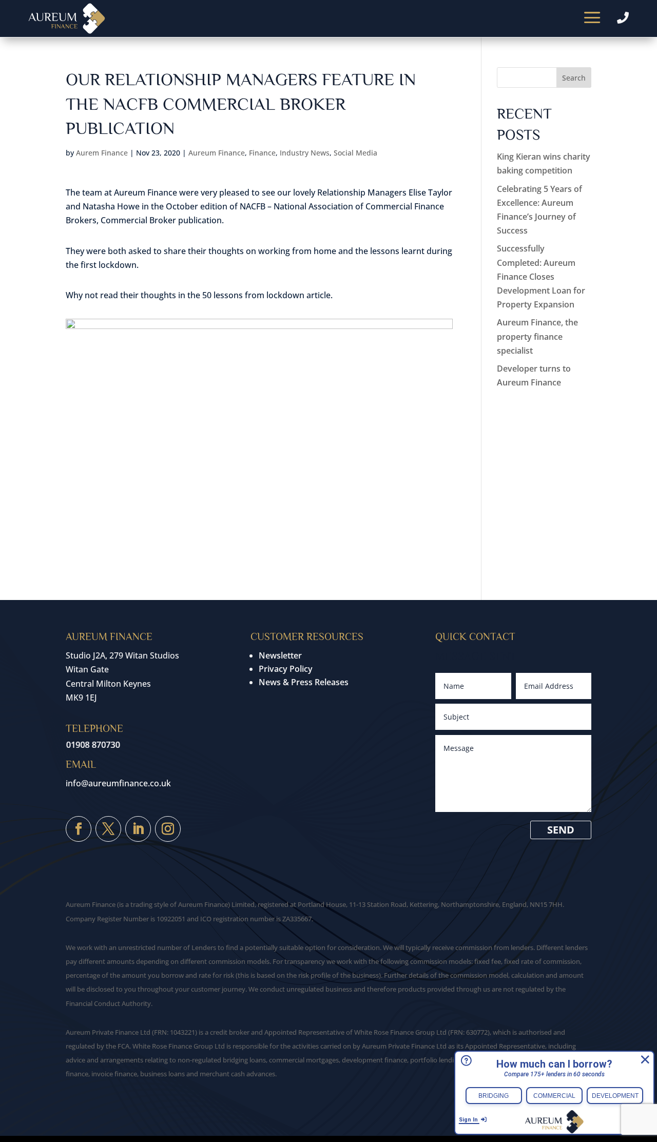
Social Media (355, 153)
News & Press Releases (304, 682)
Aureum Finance (216, 153)
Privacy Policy (286, 668)
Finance (262, 153)
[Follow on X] (108, 829)
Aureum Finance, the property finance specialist (537, 336)
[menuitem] (592, 18)
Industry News (305, 153)
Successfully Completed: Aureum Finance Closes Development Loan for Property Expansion (541, 276)
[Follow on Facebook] (78, 829)
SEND (560, 830)
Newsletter (280, 655)
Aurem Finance (102, 153)
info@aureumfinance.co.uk (118, 783)
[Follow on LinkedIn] (138, 829)
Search (574, 78)
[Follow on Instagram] (168, 829)
